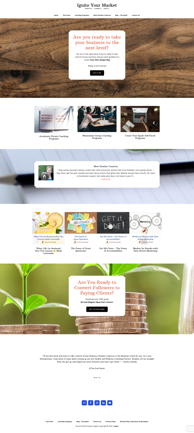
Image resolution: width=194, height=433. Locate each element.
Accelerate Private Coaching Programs (53, 137)
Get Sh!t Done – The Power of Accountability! (113, 249)
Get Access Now (97, 309)
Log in (116, 426)
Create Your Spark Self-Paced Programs (140, 136)
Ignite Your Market (97, 5)
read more (109, 179)
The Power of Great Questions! (81, 249)
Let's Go (97, 73)
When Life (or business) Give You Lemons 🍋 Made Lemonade (48, 250)
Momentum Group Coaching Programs (97, 136)
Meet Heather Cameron (106, 166)
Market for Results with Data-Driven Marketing (145, 249)
